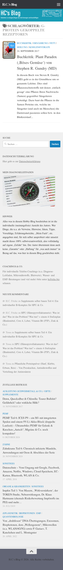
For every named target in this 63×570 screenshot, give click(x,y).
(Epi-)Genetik (10, 513)
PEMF (5, 413)
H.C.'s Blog (9, 4)
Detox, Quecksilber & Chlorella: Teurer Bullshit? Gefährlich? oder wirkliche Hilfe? (29, 400)
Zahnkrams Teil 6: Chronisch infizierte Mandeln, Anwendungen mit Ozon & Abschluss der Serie (29, 450)
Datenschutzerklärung (29, 161)
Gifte (47, 391)
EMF (38, 513)
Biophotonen (27, 513)
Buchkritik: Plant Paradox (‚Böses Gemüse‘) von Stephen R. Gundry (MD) (37, 62)
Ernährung (40, 43)
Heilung (22, 47)
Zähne (6, 444)
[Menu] (58, 4)
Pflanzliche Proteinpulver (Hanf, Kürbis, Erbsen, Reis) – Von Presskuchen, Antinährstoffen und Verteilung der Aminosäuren (29, 367)
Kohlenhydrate (39, 47)
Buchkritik (24, 43)
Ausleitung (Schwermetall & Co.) (23, 391)
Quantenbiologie (13, 516)
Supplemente (10, 394)
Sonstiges (9, 463)
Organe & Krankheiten (16, 486)
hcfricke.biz (53, 279)
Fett (52, 43)
